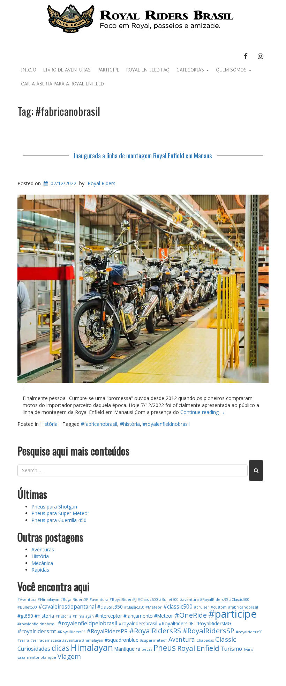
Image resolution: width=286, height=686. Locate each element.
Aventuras (42, 549)
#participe (232, 614)
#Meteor (163, 615)
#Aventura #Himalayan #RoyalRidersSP (52, 599)
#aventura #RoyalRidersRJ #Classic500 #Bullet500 (134, 599)
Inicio (28, 70)
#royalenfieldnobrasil (166, 424)
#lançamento (138, 615)
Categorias (190, 70)
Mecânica (42, 563)
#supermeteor (153, 640)
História (49, 424)
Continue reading (202, 412)
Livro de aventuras (67, 70)
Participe (108, 70)
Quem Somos (232, 70)
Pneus (164, 647)
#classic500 (178, 606)
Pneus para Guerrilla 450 (58, 520)
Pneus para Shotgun (54, 506)
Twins (248, 649)
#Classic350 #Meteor (143, 607)
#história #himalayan (74, 616)
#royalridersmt (36, 631)
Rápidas (40, 569)
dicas (60, 648)
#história (130, 424)
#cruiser (201, 607)
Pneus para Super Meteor (60, 513)
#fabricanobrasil (99, 424)
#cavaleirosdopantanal (67, 606)
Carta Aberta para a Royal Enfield (62, 84)
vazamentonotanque (36, 657)
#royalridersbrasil (138, 623)
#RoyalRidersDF (176, 623)
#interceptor (108, 615)
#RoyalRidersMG (213, 623)
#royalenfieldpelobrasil (87, 623)
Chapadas (205, 640)
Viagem (69, 656)
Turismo (231, 649)
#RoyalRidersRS (155, 630)
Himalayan (92, 647)
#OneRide (190, 615)
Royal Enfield (198, 648)
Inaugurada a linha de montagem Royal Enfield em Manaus (143, 155)
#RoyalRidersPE (71, 632)
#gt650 (25, 615)
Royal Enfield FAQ (148, 70)
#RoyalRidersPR (107, 631)
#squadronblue (121, 639)
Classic (225, 639)
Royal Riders (101, 183)
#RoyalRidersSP (208, 630)
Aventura (181, 639)
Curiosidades (33, 649)
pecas (147, 649)
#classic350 (110, 606)
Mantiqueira (127, 649)
